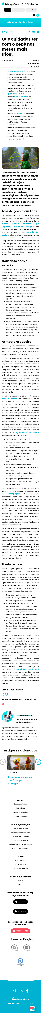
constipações (14, 494)
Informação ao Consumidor (21, 848)
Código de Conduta (20, 840)
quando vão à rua (16, 94)
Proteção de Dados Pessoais (20, 832)
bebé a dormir (9, 399)
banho (19, 113)
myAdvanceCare (20, 816)
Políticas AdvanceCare (21, 836)
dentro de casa (21, 96)
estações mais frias (19, 71)
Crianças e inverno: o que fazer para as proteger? (20, 780)
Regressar (8, 32)
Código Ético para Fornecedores (20, 844)
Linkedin (29, 32)
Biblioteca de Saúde (15, 22)
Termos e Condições (20, 828)
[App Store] (20, 902)
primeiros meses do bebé (27, 669)
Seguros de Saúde (20, 804)
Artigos (31, 22)
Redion (20, 884)
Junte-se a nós (20, 864)
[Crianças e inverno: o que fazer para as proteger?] (21, 762)
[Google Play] (20, 911)
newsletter (3, 704)
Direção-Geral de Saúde (26, 432)
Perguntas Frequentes (20, 868)
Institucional (31, 10)
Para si (7, 10)
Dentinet (20, 880)
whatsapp (38, 32)
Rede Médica (20, 808)
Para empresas (18, 10)
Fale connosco (20, 860)
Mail (33, 32)
